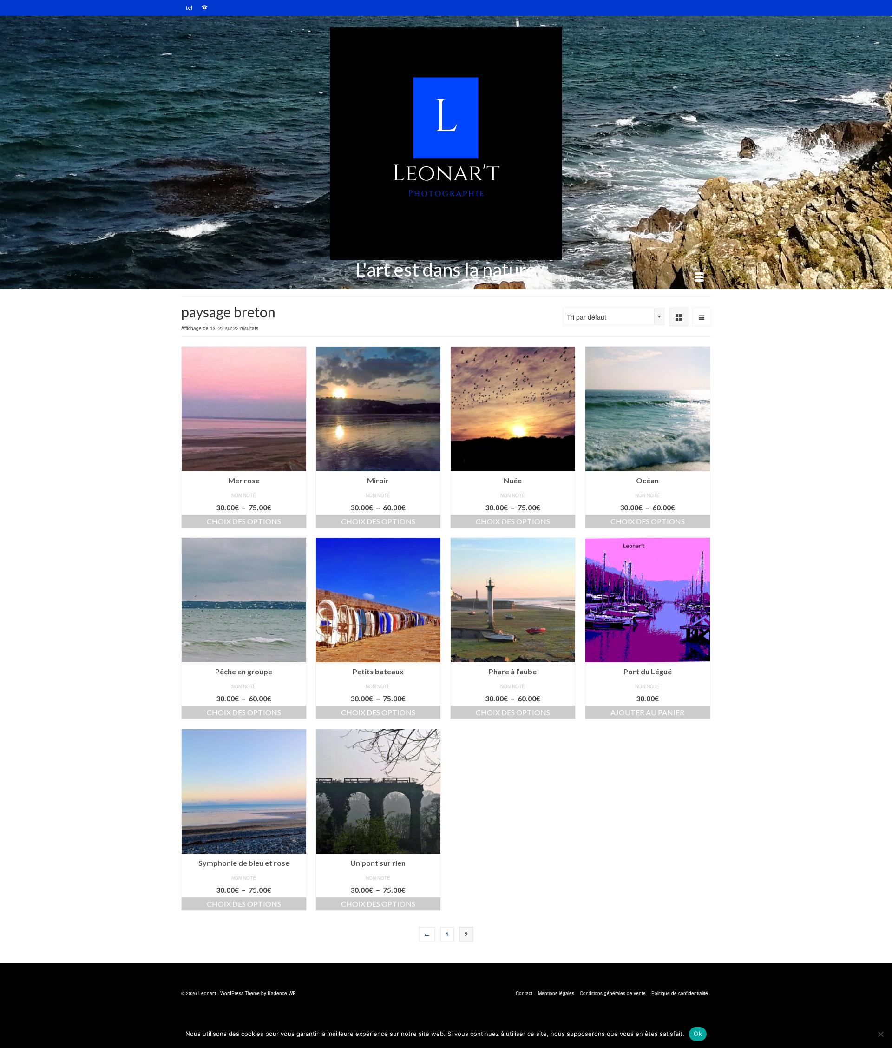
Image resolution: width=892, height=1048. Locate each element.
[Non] (880, 1034)
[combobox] (614, 316)
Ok (698, 1033)
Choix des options (244, 521)
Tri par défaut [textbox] (586, 317)
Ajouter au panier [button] (647, 712)
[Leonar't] (446, 143)
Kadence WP (282, 993)
